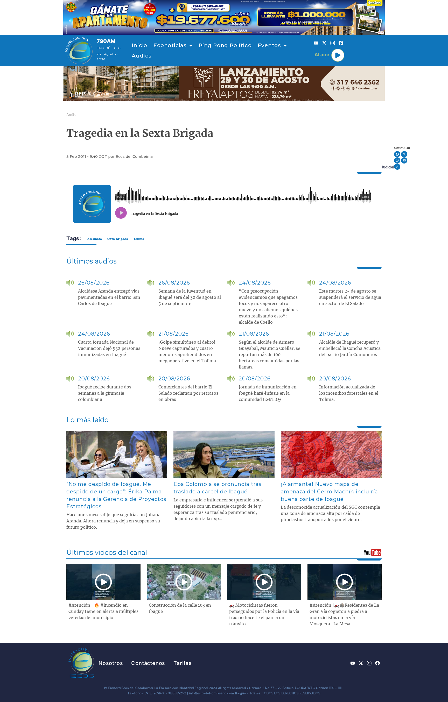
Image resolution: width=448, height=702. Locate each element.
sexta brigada (117, 239)
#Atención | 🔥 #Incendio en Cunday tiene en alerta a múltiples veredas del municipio (103, 611)
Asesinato (94, 239)
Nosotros (111, 663)
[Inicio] (79, 50)
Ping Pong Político (225, 45)
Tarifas (182, 663)
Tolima (138, 239)
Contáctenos (148, 663)
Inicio (139, 45)
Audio (71, 115)
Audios (142, 56)
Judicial (388, 167)
